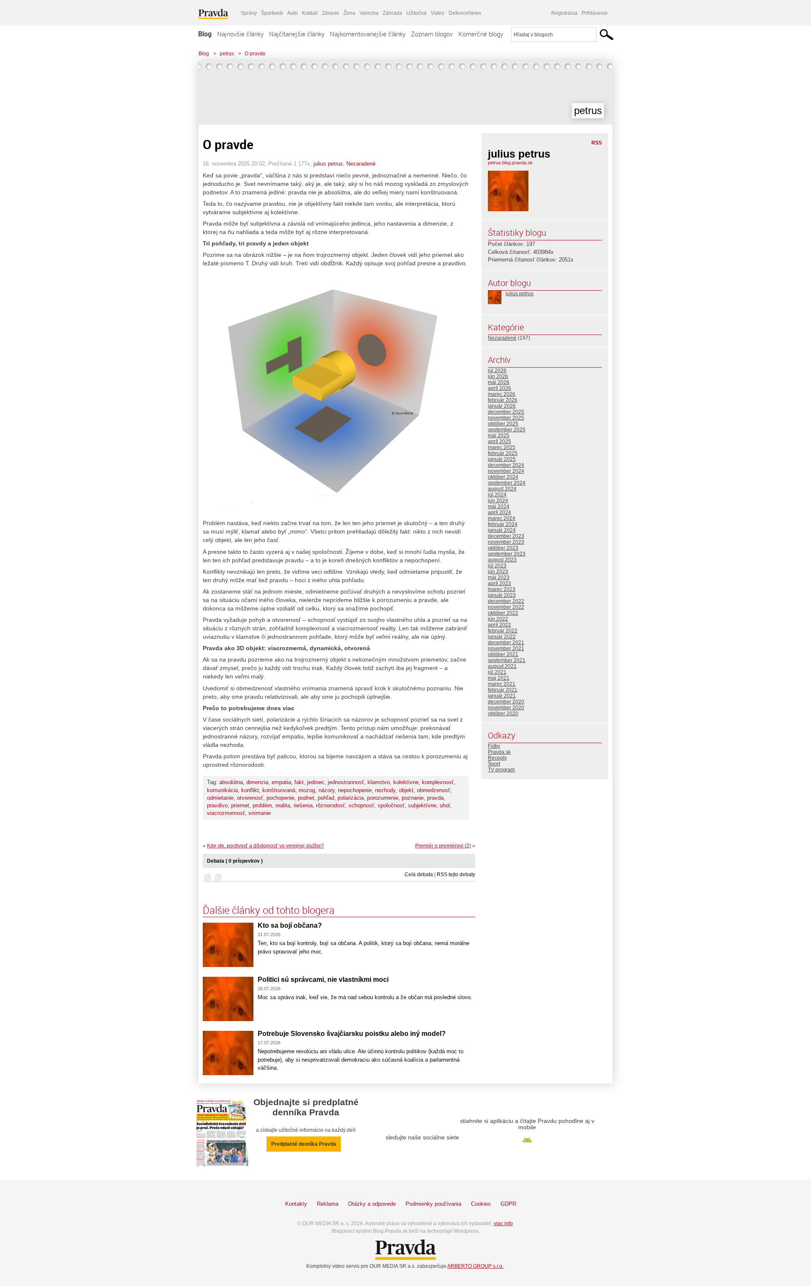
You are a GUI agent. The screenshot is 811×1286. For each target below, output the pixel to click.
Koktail (310, 13)
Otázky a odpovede (372, 1204)
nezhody (385, 790)
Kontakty (296, 1204)
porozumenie (382, 798)
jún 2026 (498, 376)
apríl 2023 (499, 583)
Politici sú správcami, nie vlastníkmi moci (323, 979)
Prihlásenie (595, 13)
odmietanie (220, 798)
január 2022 (502, 637)
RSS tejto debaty (456, 874)
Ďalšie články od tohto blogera (269, 910)
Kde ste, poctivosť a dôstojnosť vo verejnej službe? (265, 846)
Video (437, 13)
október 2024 (503, 477)
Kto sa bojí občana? (290, 925)
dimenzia (257, 782)
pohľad (326, 798)
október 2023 (503, 548)
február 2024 (502, 524)
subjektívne (422, 805)
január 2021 (502, 696)
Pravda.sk (499, 752)
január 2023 (502, 595)
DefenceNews (465, 13)
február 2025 (502, 453)
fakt (299, 782)
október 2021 (503, 654)
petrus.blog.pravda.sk (510, 162)
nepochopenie (355, 790)
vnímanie (259, 813)
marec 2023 (501, 589)
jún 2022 (498, 619)
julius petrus (328, 164)
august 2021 (502, 666)
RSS (596, 143)
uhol (445, 805)
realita (282, 805)
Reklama (327, 1204)
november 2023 (506, 542)
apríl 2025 (499, 441)
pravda (435, 798)
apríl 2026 (499, 388)
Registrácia (564, 13)
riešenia (303, 805)
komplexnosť (438, 782)
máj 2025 (498, 436)
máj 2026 (498, 382)
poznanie (413, 798)
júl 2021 (497, 672)
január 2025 (502, 459)
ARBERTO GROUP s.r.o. (475, 1266)
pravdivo (217, 805)
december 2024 (506, 465)
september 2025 (506, 430)
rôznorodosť (330, 805)
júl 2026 (497, 370)
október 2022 (503, 613)
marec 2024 (501, 518)
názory (326, 790)
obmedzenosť (433, 790)
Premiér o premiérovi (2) (443, 846)
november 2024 (506, 471)
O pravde (255, 54)
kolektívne (406, 782)
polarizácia (350, 798)
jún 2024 (498, 501)
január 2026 (502, 406)
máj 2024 (498, 506)
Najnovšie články (240, 34)
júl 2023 (497, 566)
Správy (249, 13)
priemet (240, 805)
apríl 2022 (499, 625)
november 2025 (506, 418)
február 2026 (502, 400)
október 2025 (503, 424)
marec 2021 (501, 684)
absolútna (231, 782)
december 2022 (506, 601)
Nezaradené (361, 164)
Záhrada (392, 13)
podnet (306, 798)
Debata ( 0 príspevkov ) (235, 861)
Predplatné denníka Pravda (303, 1144)
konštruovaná (278, 790)
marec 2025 (501, 447)
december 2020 (506, 702)
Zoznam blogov (432, 34)
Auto (292, 13)
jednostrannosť (346, 782)
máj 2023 (498, 577)
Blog (205, 33)
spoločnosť (391, 805)
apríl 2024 (499, 512)
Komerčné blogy (480, 34)
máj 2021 (498, 678)
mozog (307, 790)
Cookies (481, 1204)
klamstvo (378, 782)
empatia (281, 782)
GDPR (508, 1204)
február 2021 (502, 690)
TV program (501, 770)
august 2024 (502, 489)
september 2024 (506, 483)
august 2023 (502, 560)
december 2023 (506, 536)
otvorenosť (250, 798)
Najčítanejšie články (296, 34)
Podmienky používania (433, 1204)
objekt (406, 790)
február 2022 (502, 631)
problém (262, 805)
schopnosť (361, 805)
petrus (227, 54)
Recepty (497, 758)
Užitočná (416, 13)
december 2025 (506, 412)
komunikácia (222, 790)
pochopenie (280, 798)
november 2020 (506, 708)
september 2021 (506, 660)
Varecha (368, 13)
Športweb (272, 13)
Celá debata (419, 874)
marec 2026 (501, 394)
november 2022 (506, 607)
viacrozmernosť (226, 813)
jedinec (315, 782)
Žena (349, 13)
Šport (494, 764)
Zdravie (330, 13)
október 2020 (503, 714)
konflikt (250, 790)
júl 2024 (497, 495)
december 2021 (506, 643)
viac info (503, 1223)
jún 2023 (498, 572)
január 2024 (502, 530)
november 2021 (506, 648)
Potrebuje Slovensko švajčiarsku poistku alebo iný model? (352, 1033)
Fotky (494, 746)
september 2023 (506, 554)
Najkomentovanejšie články (368, 34)
